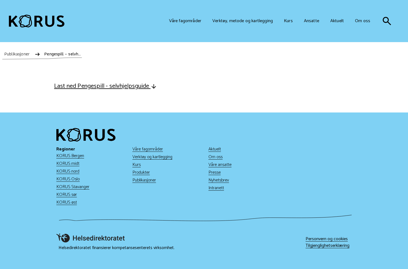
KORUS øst (66, 202)
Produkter (141, 172)
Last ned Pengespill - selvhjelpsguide (102, 86)
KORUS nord (67, 171)
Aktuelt (214, 149)
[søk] (386, 21)
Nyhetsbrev (218, 180)
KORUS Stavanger (72, 187)
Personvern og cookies (327, 239)
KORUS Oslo (68, 179)
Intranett (216, 188)
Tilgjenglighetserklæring (327, 245)
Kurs (136, 164)
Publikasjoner (144, 180)
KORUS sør (66, 194)
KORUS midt (67, 163)
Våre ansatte (219, 164)
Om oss (215, 157)
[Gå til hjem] (36, 21)
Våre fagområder (147, 149)
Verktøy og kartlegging (152, 157)
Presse (214, 172)
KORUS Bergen (70, 156)
